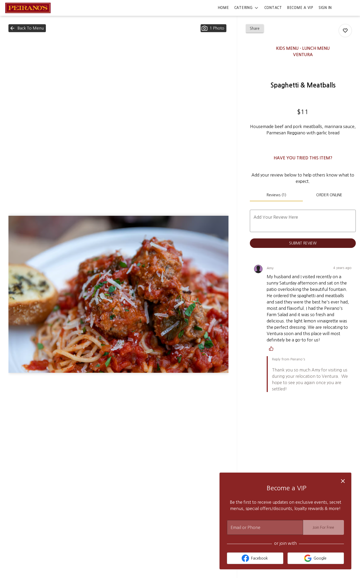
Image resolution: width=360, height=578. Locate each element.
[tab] (276, 195)
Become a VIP (300, 7)
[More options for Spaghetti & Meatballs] (345, 30)
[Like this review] (272, 348)
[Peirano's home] (28, 7)
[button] (247, 8)
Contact (273, 7)
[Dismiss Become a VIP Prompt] (343, 481)
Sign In (325, 7)
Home (223, 7)
